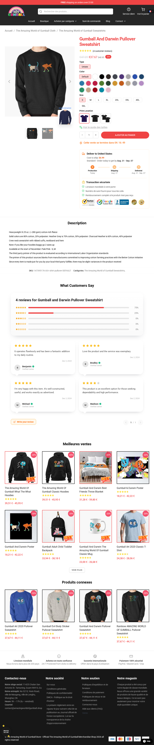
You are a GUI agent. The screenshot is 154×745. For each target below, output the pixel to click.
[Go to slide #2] (47, 133)
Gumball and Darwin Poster (19, 546)
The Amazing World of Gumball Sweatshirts (82, 30)
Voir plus (77, 570)
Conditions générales (56, 689)
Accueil (8, 30)
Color (82, 71)
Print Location (86, 111)
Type (81, 62)
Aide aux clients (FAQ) (92, 709)
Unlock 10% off (6, 731)
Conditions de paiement (93, 692)
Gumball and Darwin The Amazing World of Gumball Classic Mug (93, 550)
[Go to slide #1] (32, 133)
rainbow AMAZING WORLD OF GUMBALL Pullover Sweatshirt (131, 630)
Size (81, 95)
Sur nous (51, 684)
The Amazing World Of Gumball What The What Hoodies (18, 492)
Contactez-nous (89, 704)
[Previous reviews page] (126, 422)
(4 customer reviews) (102, 51)
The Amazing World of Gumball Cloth (35, 30)
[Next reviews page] (140, 422)
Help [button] (148, 741)
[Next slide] (70, 81)
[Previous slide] (9, 81)
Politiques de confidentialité (59, 693)
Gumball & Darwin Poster (130, 488)
